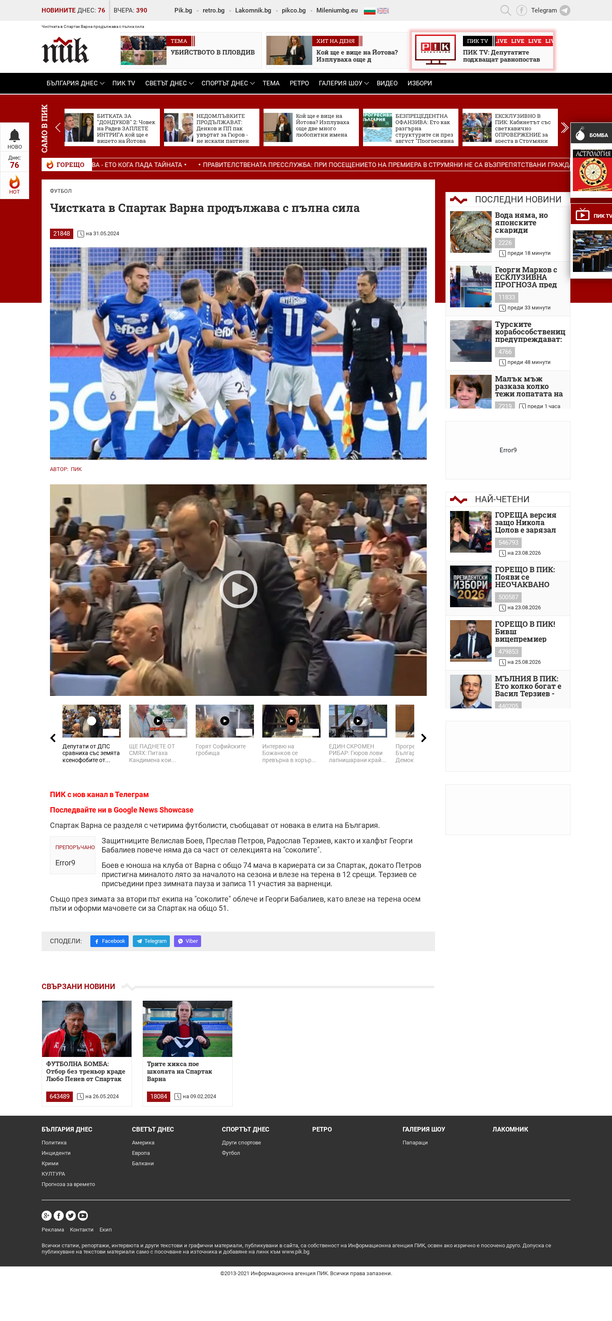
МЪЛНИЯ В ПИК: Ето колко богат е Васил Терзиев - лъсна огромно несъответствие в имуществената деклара (529, 686)
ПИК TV (123, 83)
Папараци (415, 1142)
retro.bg (214, 10)
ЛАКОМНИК (510, 1129)
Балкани (143, 1163)
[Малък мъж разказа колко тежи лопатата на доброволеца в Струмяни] (471, 395)
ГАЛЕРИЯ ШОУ (340, 83)
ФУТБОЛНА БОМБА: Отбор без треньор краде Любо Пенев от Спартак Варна (85, 1071)
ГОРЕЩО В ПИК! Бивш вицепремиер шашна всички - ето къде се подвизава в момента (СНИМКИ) (526, 631)
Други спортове (241, 1142)
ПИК (76, 469)
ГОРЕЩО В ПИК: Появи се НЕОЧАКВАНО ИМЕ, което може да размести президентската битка (528, 577)
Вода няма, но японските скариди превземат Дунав (529, 222)
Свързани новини (78, 986)
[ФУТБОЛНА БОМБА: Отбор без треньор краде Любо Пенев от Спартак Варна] (87, 1029)
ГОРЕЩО (71, 164)
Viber (192, 941)
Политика (54, 1142)
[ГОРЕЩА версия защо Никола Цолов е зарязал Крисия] (471, 532)
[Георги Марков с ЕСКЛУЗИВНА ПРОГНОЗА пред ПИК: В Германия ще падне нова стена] (471, 286)
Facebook (113, 941)
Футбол (61, 191)
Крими (50, 1163)
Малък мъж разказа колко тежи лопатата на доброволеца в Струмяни (529, 386)
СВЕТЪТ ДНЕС (166, 83)
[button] (564, 127)
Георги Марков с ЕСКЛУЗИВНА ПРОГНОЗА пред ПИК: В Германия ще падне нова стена (527, 277)
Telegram (155, 941)
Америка (143, 1142)
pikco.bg (294, 10)
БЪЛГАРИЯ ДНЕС (72, 83)
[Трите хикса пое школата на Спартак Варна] (187, 1029)
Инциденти (56, 1153)
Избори (420, 83)
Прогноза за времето (68, 1184)
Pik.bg (183, 10)
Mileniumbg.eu (337, 10)
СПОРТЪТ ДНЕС (225, 83)
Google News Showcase (154, 809)
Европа (141, 1153)
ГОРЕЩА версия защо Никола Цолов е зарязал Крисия (526, 522)
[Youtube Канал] (83, 1216)
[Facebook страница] (59, 1216)
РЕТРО (299, 83)
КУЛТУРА (53, 1174)
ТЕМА (271, 83)
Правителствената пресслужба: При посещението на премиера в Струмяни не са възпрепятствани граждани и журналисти (337, 165)
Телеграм (132, 794)
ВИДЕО (387, 83)
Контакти (82, 1229)
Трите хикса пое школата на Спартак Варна (179, 1071)
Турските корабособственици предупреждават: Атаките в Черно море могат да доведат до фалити (530, 331)
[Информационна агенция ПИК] (65, 50)
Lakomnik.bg (253, 10)
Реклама (53, 1229)
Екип (106, 1229)
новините (58, 10)
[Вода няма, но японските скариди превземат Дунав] (471, 232)
